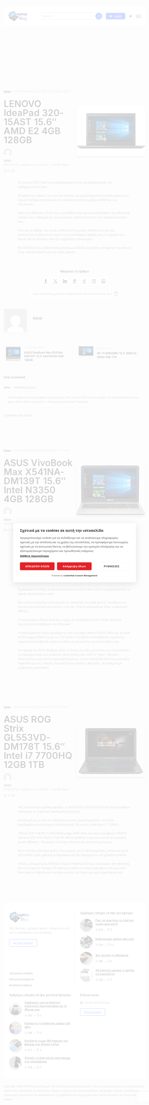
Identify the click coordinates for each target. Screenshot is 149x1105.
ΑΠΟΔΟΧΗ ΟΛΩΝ (37, 566)
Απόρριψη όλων (74, 566)
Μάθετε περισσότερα (34, 556)
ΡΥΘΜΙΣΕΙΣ (112, 566)
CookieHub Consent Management (80, 575)
